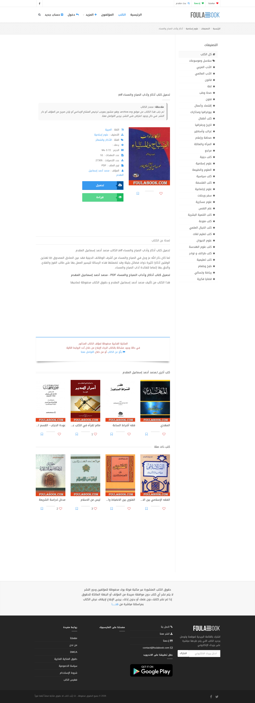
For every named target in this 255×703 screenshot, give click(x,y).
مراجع (208, 150)
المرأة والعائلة (203, 144)
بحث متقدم (181, 3)
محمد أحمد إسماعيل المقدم (106, 172)
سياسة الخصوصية (68, 666)
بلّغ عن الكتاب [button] (115, 352)
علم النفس (205, 208)
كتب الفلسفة (204, 182)
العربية (108, 129)
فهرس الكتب (70, 679)
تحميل (100, 185)
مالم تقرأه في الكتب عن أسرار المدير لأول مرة (85, 425)
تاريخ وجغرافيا (203, 125)
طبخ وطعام (205, 266)
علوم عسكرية (204, 202)
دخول (72, 14)
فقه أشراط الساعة (124, 425)
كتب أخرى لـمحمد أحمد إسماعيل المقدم (146, 372)
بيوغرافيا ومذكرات (201, 112)
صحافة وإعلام (203, 137)
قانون (208, 80)
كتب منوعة (205, 221)
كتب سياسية (204, 176)
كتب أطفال (205, 118)
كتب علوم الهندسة (200, 247)
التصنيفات (205, 29)
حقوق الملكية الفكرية (65, 659)
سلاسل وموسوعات (200, 60)
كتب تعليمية (204, 259)
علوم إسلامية (192, 29)
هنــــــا (115, 604)
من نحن (73, 645)
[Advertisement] (103, 67)
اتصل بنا (165, 627)
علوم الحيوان (204, 240)
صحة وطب (205, 92)
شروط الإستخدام (68, 673)
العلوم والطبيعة (202, 169)
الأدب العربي (204, 67)
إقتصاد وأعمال (203, 105)
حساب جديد (53, 14)
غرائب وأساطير (203, 131)
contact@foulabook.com (156, 647)
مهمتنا (211, 3)
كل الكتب (206, 54)
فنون (209, 99)
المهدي (165, 425)
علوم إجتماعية (203, 189)
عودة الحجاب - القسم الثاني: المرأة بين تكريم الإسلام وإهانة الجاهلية (50, 425)
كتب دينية (206, 157)
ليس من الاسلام (90, 500)
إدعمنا (166, 640)
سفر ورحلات (205, 195)
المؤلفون (107, 14)
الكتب (122, 14)
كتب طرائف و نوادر (200, 253)
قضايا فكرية (204, 279)
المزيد (90, 14)
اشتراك (183, 653)
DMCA (73, 652)
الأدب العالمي (203, 73)
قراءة (100, 197)
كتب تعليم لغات (202, 234)
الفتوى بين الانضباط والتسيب (120, 500)
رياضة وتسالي (203, 272)
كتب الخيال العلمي (200, 227)
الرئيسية (136, 14)
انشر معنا (165, 634)
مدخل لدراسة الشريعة (52, 500)
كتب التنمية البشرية (200, 214)
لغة (209, 86)
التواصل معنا (87, 352)
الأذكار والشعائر (104, 140)
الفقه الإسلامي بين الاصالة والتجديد (155, 500)
